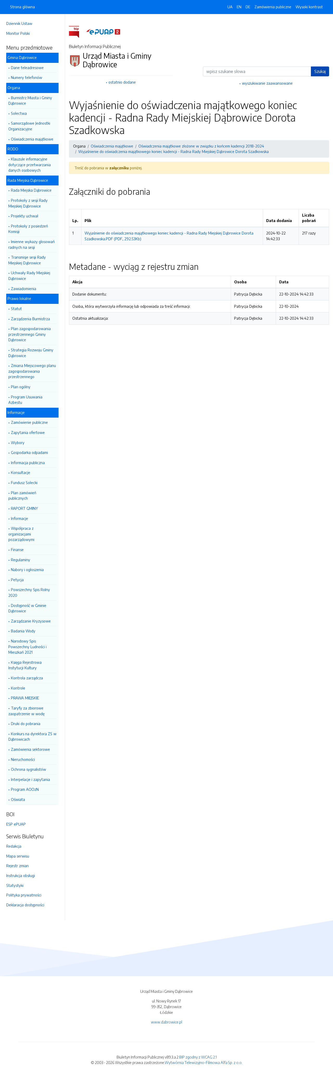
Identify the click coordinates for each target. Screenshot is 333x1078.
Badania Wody (23, 630)
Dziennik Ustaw (19, 23)
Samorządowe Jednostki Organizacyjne (29, 126)
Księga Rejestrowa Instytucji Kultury (25, 665)
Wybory (17, 442)
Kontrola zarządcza (27, 677)
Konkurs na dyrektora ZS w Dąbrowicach (32, 736)
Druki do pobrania (25, 723)
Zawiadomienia (23, 288)
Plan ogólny (20, 386)
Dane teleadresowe (27, 67)
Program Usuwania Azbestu (25, 399)
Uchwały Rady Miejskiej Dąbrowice (29, 275)
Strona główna (22, 6)
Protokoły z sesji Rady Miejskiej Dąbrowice (28, 203)
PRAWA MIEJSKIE (25, 697)
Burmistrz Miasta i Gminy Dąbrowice (30, 100)
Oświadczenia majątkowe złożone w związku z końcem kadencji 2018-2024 (201, 146)
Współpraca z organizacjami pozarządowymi (21, 534)
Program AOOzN (25, 789)
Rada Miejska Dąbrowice (31, 190)
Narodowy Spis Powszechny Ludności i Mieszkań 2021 (27, 646)
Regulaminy (20, 559)
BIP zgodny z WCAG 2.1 (198, 1057)
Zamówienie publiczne (29, 422)
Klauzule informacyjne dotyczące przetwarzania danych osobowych (29, 164)
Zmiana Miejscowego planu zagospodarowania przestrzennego (32, 371)
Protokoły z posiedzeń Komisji (28, 229)
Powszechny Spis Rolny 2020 (29, 592)
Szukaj (320, 71)
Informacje (19, 518)
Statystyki (14, 885)
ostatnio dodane (122, 82)
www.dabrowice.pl (166, 1022)
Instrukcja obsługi (20, 875)
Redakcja (13, 846)
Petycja (17, 579)
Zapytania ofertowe (28, 432)
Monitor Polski (18, 33)
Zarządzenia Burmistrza (30, 318)
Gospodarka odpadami (29, 452)
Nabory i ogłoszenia (27, 569)
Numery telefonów (26, 77)
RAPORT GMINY (24, 508)
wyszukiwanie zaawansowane (267, 83)
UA (230, 6)
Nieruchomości (23, 759)
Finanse (17, 549)
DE (248, 6)
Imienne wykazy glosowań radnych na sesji (31, 244)
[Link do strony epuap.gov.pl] (103, 31)
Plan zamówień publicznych (22, 495)
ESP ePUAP (16, 824)
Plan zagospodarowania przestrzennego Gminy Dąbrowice (29, 334)
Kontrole (18, 688)
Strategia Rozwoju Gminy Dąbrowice (30, 352)
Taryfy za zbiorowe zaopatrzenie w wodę (26, 711)
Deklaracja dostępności (25, 904)
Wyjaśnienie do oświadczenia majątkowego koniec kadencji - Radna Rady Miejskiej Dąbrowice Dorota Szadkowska (173, 151)
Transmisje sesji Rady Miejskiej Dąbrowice (27, 260)
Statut (16, 308)
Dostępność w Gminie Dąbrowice (27, 608)
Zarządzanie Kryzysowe (31, 621)
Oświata (18, 799)
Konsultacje (20, 472)
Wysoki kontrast (309, 6)
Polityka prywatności (23, 895)
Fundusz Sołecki (24, 482)
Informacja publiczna (28, 462)
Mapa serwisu (17, 856)
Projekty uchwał (24, 215)
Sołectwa (19, 113)
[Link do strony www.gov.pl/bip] (77, 31)
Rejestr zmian (17, 865)
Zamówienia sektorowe (30, 749)
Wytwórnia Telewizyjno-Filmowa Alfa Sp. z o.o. (203, 1062)
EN (239, 6)
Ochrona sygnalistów (28, 769)
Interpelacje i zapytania (30, 779)
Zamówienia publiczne (272, 6)
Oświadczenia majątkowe (32, 139)
